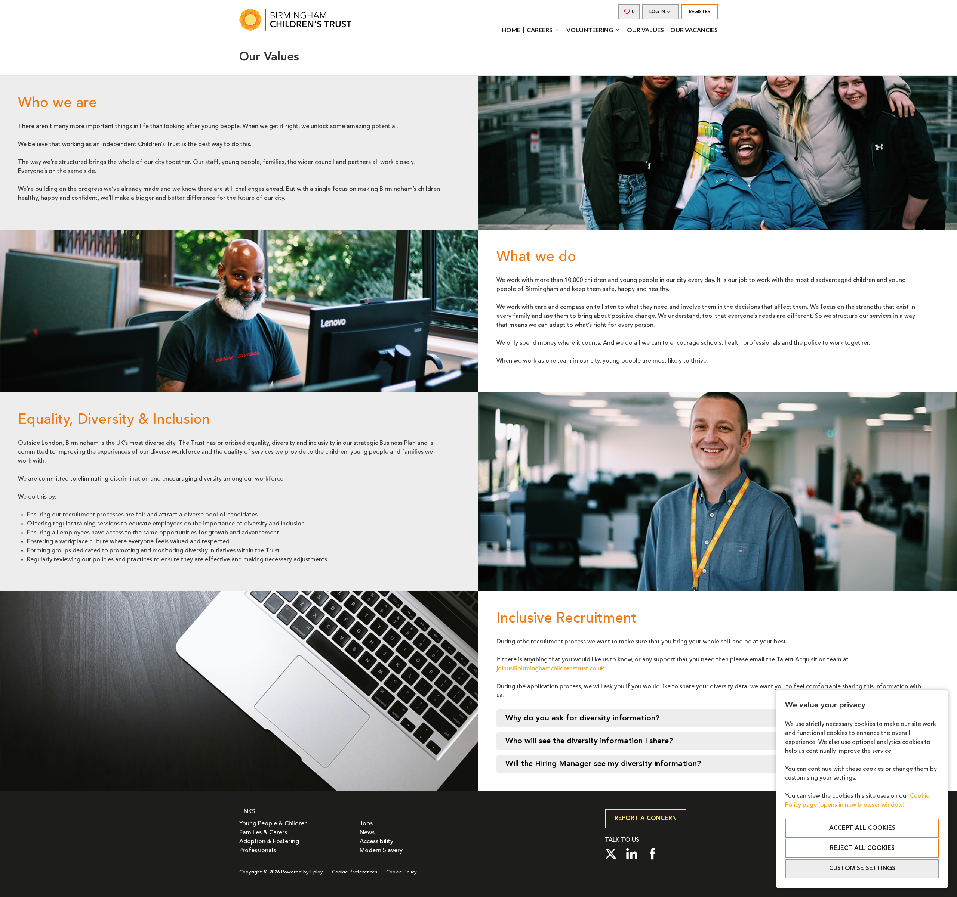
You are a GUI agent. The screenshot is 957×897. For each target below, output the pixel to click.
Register (699, 12)
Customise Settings (862, 869)
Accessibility (376, 842)
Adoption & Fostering (269, 842)
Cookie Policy (401, 872)
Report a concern (646, 819)
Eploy (316, 872)
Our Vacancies (694, 29)
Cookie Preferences (354, 872)
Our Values (645, 29)
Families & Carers (263, 833)
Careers (540, 29)
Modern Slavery (381, 851)
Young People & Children (273, 824)
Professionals (257, 851)
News (367, 833)
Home (511, 29)
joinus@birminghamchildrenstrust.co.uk (550, 669)
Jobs (366, 824)
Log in (657, 12)
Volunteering (589, 29)
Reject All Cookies (862, 848)
